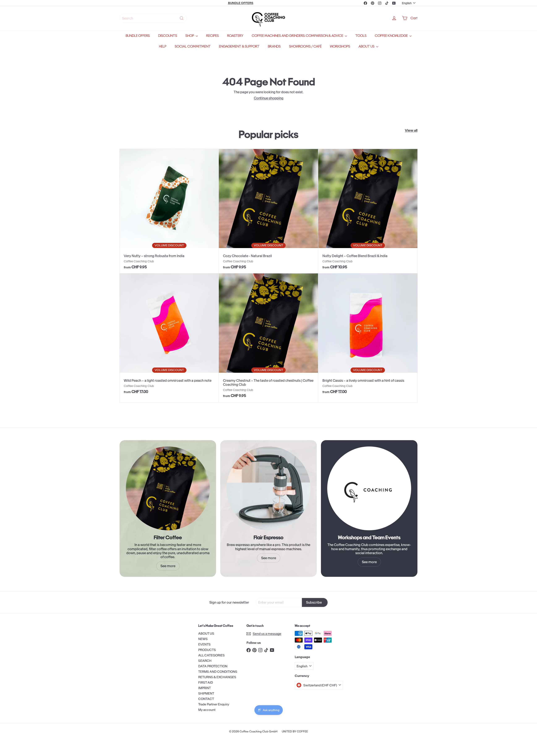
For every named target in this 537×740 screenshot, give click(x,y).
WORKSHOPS (340, 46)
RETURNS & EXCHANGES (217, 677)
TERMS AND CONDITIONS (217, 672)
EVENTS (204, 644)
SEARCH (204, 661)
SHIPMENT (206, 693)
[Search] (182, 18)
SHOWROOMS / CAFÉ (305, 46)
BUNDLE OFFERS (138, 36)
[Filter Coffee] (168, 488)
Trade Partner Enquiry (213, 704)
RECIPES (212, 36)
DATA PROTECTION (212, 666)
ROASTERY (235, 36)
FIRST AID (205, 682)
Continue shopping (268, 98)
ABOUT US (366, 46)
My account (206, 710)
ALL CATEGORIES (211, 655)
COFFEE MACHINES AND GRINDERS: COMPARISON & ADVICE (298, 36)
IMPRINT (204, 688)
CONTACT (206, 699)
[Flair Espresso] (268, 488)
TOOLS (360, 36)
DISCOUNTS (167, 36)
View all (411, 130)
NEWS (203, 639)
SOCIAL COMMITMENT (193, 46)
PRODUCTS (207, 650)
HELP (162, 46)
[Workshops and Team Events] (369, 488)
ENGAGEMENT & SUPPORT (239, 46)
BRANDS (274, 46)
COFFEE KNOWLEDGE (391, 36)
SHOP (190, 36)
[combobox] (153, 18)
